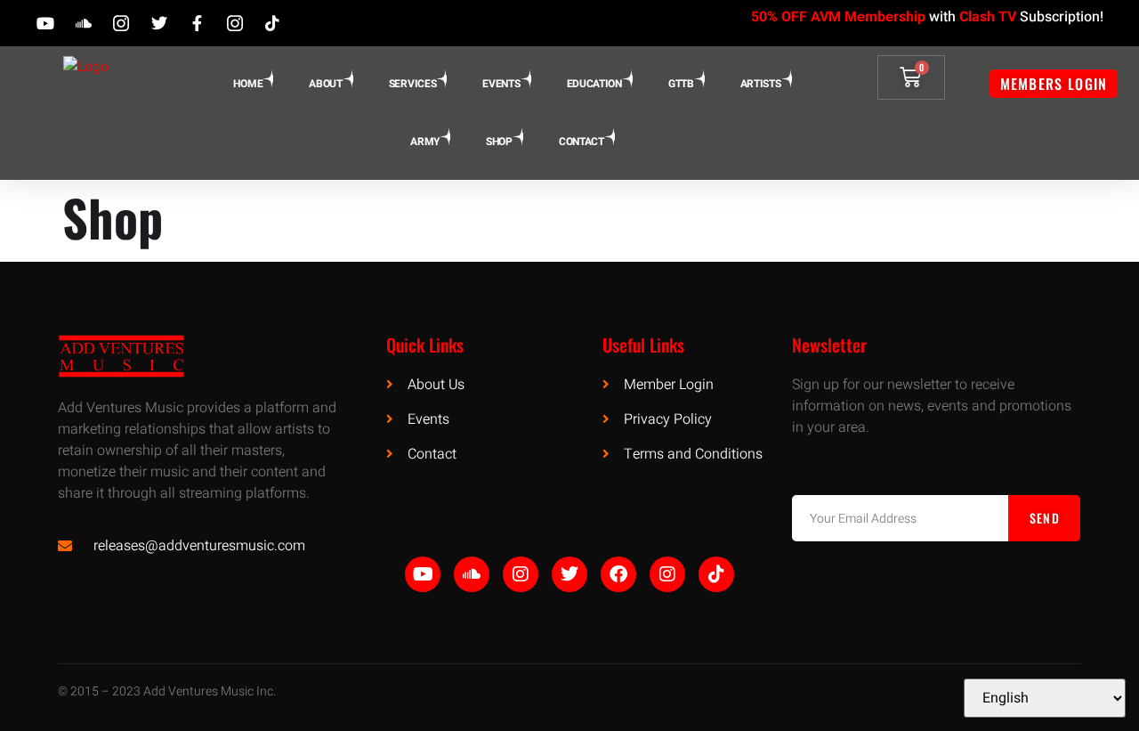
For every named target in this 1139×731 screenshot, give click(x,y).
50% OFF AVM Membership (838, 17)
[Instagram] (520, 574)
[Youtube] (422, 574)
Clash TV (987, 17)
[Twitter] (569, 574)
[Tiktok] (716, 574)
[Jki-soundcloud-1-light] (471, 574)
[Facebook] (618, 574)
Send (1045, 517)
